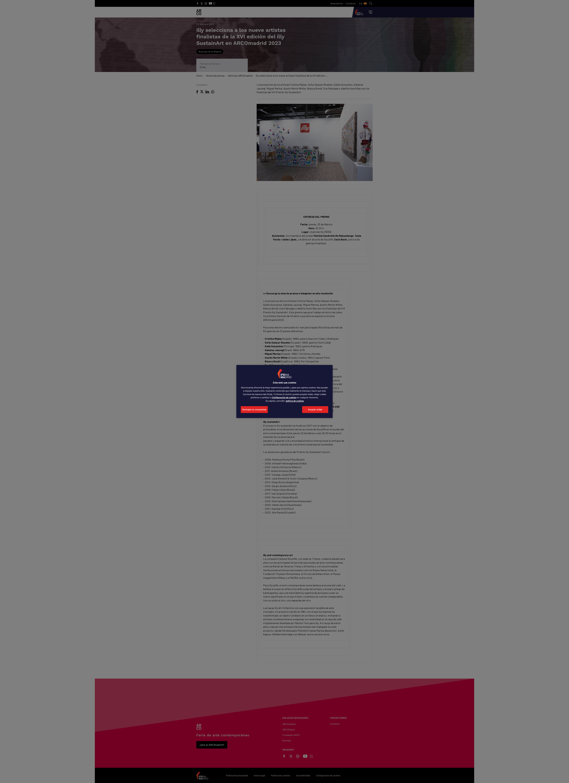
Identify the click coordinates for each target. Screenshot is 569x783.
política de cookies (295, 400)
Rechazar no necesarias (254, 409)
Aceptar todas (315, 409)
